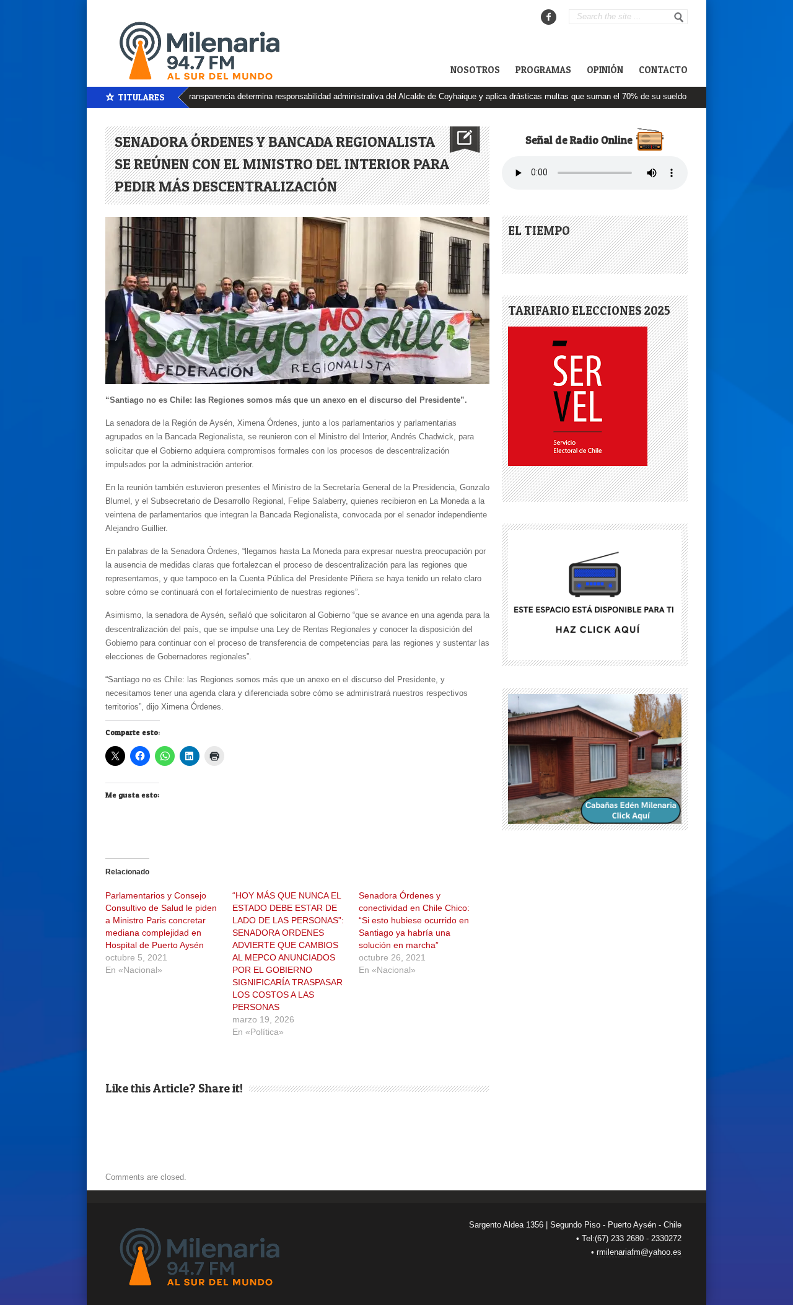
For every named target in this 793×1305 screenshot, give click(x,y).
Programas (543, 70)
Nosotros (475, 70)
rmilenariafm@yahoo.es (639, 1252)
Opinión (605, 70)
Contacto (663, 70)
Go (679, 17)
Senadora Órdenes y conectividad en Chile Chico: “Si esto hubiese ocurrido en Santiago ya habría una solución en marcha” (414, 920)
